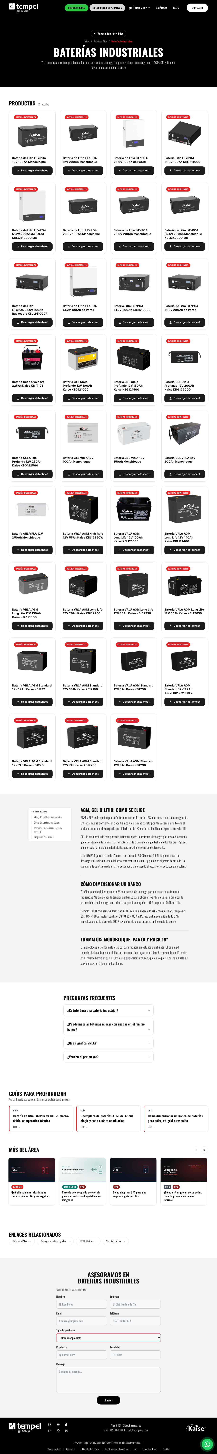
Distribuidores (76, 7)
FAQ (135, 1449)
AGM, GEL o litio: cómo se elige (48, 817)
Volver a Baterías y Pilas (110, 33)
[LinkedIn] (66, 1431)
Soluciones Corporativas (107, 7)
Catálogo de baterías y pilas (55, 1241)
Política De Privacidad (89, 1449)
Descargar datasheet (34, 170)
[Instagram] (50, 1424)
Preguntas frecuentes (44, 837)
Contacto (197, 7)
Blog (176, 7)
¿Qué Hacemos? (138, 8)
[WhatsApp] (58, 1431)
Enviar (108, 1400)
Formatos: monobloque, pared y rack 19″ (48, 829)
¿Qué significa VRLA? (82, 1042)
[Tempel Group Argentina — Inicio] (23, 7)
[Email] (50, 1431)
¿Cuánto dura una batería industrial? (92, 1010)
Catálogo (161, 7)
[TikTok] (66, 1424)
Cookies (166, 1449)
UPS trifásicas (88, 1241)
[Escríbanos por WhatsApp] (207, 1444)
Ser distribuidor (115, 1241)
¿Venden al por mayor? (83, 1056)
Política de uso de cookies (116, 1449)
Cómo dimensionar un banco (46, 822)
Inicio (87, 41)
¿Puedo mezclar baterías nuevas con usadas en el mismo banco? (106, 1026)
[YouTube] (58, 1424)
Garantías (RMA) (150, 1449)
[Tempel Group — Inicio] (25, 1427)
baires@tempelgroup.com (136, 1430)
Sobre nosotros (54, 1449)
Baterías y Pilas (100, 41)
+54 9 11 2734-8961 (113, 1430)
